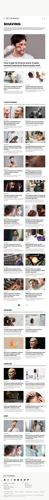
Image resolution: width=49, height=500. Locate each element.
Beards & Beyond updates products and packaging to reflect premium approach (35, 270)
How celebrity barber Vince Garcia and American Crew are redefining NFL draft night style (35, 196)
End (27, 305)
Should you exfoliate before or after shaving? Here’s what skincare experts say (12, 123)
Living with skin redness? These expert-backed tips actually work (13, 436)
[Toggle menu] (4, 18)
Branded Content (7, 488)
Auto (5, 404)
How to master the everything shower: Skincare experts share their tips (13, 147)
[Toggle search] (44, 18)
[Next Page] (30, 305)
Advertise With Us (28, 487)
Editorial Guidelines (28, 485)
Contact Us (6, 485)
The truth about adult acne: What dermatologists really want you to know (13, 461)
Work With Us (21, 491)
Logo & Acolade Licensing (8, 487)
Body (6, 416)
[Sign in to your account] (42, 18)
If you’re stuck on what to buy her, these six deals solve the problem (35, 384)
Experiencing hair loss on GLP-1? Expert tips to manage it (35, 407)
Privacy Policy (42, 491)
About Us (26, 483)
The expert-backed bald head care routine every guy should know (35, 353)
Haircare (8, 364)
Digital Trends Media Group (8, 491)
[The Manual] (12, 18)
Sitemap (11, 493)
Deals (5, 350)
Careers (16, 491)
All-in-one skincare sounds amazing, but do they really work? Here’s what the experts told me (35, 461)
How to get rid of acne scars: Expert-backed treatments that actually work (22, 64)
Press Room (7, 493)
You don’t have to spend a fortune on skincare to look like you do (13, 330)
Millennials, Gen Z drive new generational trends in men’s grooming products (33, 295)
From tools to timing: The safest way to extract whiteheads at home (13, 88)
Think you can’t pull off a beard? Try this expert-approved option (34, 122)
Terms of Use (36, 491)
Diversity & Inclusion (28, 491)
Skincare (8, 310)
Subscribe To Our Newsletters (9, 483)
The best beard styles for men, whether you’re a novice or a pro (13, 269)
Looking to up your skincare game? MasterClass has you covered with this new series (33, 172)
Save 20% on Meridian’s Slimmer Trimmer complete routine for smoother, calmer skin (13, 353)
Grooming (6, 60)
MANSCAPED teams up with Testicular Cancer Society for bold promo (35, 245)
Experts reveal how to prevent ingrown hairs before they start (34, 87)
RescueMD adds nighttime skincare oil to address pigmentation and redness (11, 221)
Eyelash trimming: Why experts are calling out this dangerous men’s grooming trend (34, 221)
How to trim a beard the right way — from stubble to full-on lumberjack (13, 172)
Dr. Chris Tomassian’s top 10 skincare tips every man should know (13, 245)
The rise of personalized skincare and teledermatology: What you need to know (35, 436)
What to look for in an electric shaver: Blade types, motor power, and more (12, 295)
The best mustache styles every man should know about (13, 196)
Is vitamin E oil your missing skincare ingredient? (33, 330)
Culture (27, 381)
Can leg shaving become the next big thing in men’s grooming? (35, 147)
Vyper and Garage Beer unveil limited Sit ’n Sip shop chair (12, 407)
